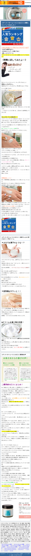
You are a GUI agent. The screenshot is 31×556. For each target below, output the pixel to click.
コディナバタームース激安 (6, 544)
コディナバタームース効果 (12, 546)
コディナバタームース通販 (19, 544)
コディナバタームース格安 (15, 545)
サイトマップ (21, 549)
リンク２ (6, 550)
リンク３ (11, 550)
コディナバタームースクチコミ (10, 549)
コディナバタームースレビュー (10, 548)
